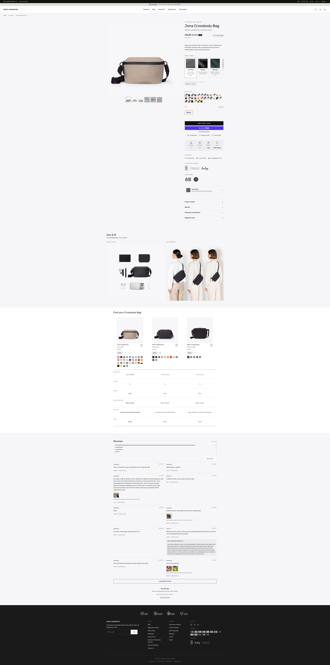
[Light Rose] (136, 357)
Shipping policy (177, 661)
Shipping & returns (190, 218)
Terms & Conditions (153, 645)
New (299, 1)
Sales (311, 1)
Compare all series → (191, 83)
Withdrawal (151, 634)
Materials (187, 207)
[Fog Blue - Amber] (118, 363)
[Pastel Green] (217, 95)
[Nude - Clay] (133, 360)
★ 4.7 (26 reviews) (218, 35)
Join (134, 632)
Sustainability (183, 9)
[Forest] (156, 357)
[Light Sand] (214, 98)
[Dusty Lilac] (139, 357)
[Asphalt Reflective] (188, 357)
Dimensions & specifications (192, 212)
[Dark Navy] (201, 101)
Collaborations (172, 9)
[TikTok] (195, 625)
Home (4, 15)
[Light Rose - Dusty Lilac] (133, 357)
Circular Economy (174, 627)
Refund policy (169, 661)
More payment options (204, 131)
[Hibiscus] (195, 98)
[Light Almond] (136, 363)
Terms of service (161, 661)
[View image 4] (147, 99)
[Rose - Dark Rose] (211, 95)
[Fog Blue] (124, 363)
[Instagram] (191, 625)
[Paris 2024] (192, 101)
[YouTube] (198, 625)
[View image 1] (128, 99)
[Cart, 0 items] (325, 9)
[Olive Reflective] (200, 357)
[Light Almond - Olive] (142, 363)
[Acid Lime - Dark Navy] (124, 366)
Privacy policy (152, 661)
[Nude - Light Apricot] (121, 360)
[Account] (320, 9)
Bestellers (305, 1)
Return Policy (151, 631)
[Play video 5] (153, 99)
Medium (189, 112)
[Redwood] (121, 363)
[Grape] (159, 357)
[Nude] (118, 357)
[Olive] (133, 363)
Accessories (161, 9)
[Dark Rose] (207, 95)
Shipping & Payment (153, 627)
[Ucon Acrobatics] (10, 9)
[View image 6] (159, 99)
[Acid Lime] (121, 366)
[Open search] (316, 9)
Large (125, 353)
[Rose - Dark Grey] (124, 357)
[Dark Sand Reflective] (191, 357)
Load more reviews (165, 581)
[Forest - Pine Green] (186, 98)
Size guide (220, 106)
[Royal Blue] (130, 357)
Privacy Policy (151, 637)
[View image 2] (134, 99)
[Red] (139, 363)
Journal (171, 637)
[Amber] (198, 98)
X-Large (130, 353)
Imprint (171, 640)
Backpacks (146, 9)
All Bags (10, 15)
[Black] (189, 95)
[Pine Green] (192, 98)
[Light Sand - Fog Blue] (127, 363)
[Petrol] (195, 95)
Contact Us (151, 648)
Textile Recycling (173, 631)
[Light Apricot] (220, 95)
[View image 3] (141, 99)
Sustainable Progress (175, 624)
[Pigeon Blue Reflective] (194, 357)
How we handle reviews (165, 597)
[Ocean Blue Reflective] (197, 357)
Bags (153, 9)
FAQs (149, 624)
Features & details (190, 202)
